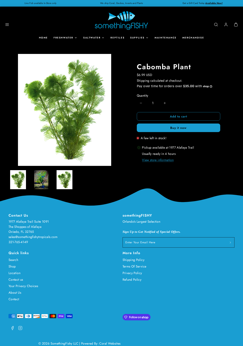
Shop (12, 266)
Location (14, 273)
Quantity (142, 95)
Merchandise (193, 37)
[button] (7, 24)
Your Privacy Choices (23, 286)
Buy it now (178, 128)
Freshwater (63, 37)
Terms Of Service (134, 266)
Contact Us (18, 215)
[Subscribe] (230, 242)
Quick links (19, 253)
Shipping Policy (133, 260)
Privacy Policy (132, 273)
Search (13, 260)
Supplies (137, 37)
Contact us (16, 279)
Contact (14, 299)
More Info (132, 253)
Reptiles (117, 37)
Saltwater (92, 37)
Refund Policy (132, 279)
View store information (158, 160)
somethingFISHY (137, 215)
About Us (15, 292)
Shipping (143, 80)
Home (43, 37)
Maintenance (166, 37)
